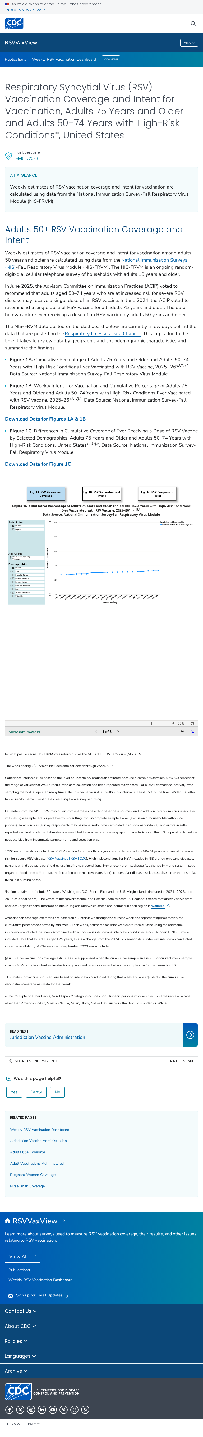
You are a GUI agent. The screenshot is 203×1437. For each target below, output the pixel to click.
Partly (36, 1092)
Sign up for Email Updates (39, 1295)
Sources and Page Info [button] (37, 1061)
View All (19, 1256)
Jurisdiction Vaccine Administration (38, 1140)
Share (188, 1061)
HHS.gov (12, 1424)
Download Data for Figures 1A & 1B (45, 419)
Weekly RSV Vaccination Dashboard (64, 59)
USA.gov (34, 1424)
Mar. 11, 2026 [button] (27, 158)
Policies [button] (14, 1341)
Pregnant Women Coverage (33, 1174)
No (57, 1092)
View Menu (111, 59)
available (158, 906)
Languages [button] (18, 1356)
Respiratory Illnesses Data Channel (103, 333)
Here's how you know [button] (24, 9)
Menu (187, 42)
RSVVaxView (21, 42)
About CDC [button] (18, 1326)
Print (172, 1061)
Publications (15, 59)
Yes (14, 1092)
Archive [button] (14, 1371)
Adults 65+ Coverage (27, 1152)
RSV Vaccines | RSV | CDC (67, 858)
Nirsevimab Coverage (27, 1186)
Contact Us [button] (19, 1311)
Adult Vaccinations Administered (37, 1163)
